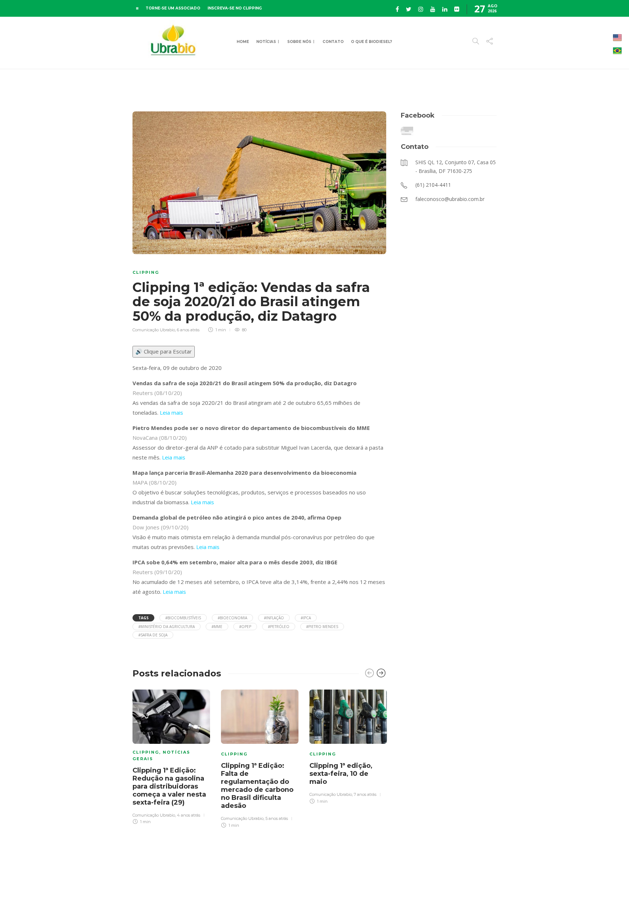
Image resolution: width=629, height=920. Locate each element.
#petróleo (278, 626)
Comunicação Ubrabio (153, 329)
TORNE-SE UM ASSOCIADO (173, 8)
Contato (333, 41)
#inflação (274, 617)
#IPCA (306, 617)
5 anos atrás (276, 818)
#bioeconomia (232, 617)
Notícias (266, 41)
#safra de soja (152, 634)
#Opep (245, 626)
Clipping (145, 272)
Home (243, 41)
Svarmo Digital (559, 902)
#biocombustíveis (183, 617)
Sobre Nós (299, 41)
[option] (171, 756)
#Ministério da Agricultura (166, 626)
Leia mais (171, 412)
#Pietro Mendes (322, 626)
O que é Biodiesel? (371, 41)
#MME (216, 626)
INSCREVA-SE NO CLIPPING (234, 8)
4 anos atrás (188, 815)
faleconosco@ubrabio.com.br (468, 902)
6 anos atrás (188, 329)
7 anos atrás (365, 794)
